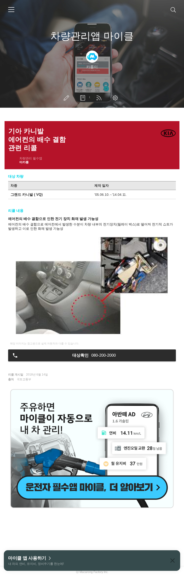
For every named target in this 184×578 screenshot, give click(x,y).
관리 (116, 98)
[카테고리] (11, 9)
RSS (100, 98)
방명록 (83, 98)
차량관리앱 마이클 (92, 36)
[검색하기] (173, 9)
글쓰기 (67, 98)
